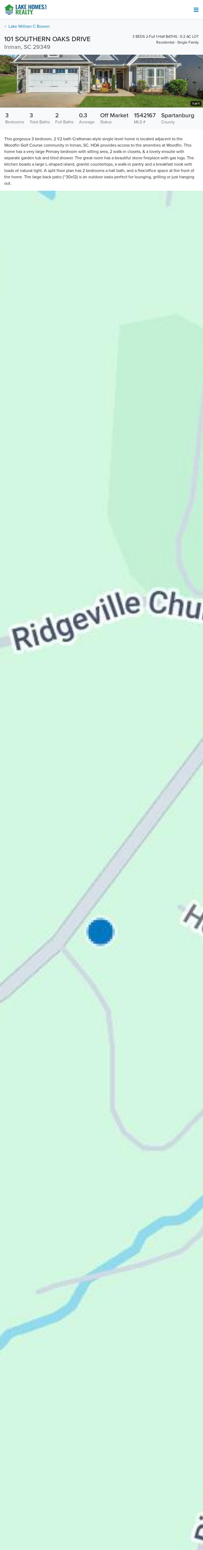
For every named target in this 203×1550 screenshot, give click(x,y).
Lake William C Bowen (29, 26)
